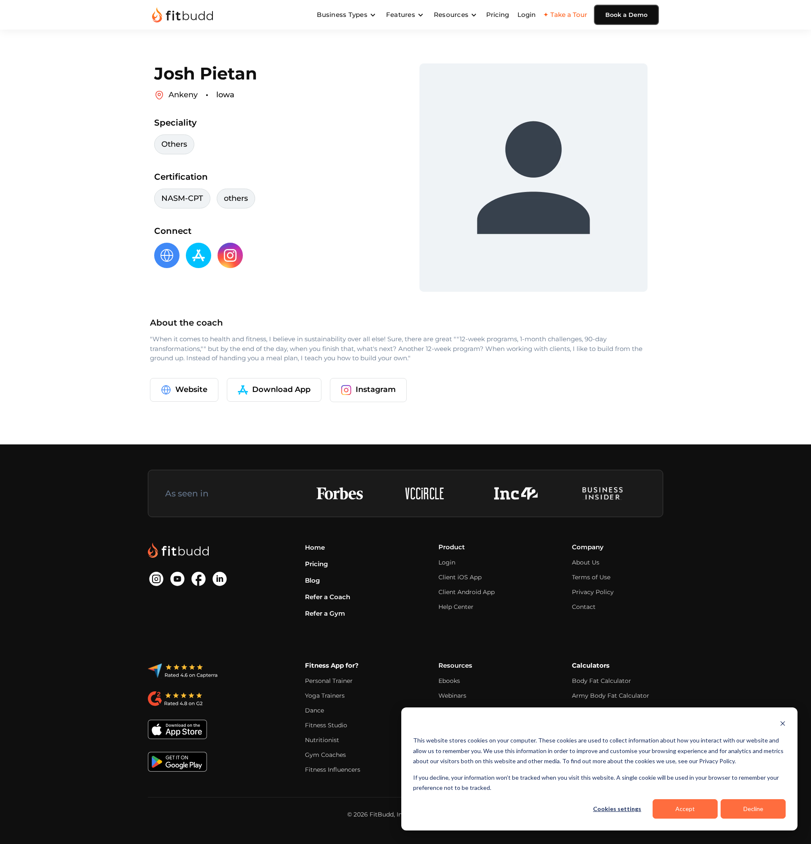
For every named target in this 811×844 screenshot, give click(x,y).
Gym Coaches (325, 755)
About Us (585, 562)
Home (315, 547)
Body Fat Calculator (601, 681)
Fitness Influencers (332, 769)
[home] (182, 14)
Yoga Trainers (325, 695)
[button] (346, 14)
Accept (685, 808)
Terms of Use (591, 577)
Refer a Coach (327, 597)
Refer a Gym (325, 613)
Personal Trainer (329, 681)
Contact (584, 607)
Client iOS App (460, 577)
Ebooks (449, 681)
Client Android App (466, 592)
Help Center (456, 607)
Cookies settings (617, 808)
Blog (312, 580)
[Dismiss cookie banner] (783, 724)
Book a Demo (626, 15)
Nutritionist (322, 740)
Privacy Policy (593, 592)
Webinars (452, 695)
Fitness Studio (326, 725)
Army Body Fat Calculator (610, 695)
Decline (753, 808)
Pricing (497, 15)
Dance (314, 710)
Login (526, 15)
